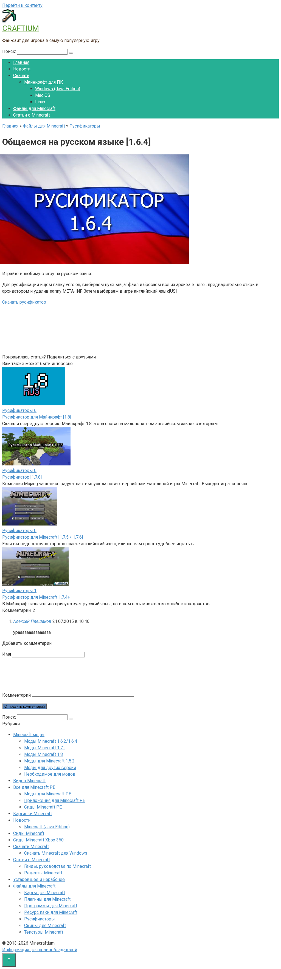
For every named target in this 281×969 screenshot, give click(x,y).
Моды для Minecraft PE (47, 793)
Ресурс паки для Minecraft (50, 912)
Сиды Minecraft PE (43, 807)
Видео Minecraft (29, 780)
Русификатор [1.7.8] (22, 477)
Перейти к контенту (22, 5)
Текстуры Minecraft (43, 932)
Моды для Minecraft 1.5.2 (49, 761)
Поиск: (9, 51)
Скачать (21, 75)
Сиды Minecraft (28, 833)
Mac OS (42, 95)
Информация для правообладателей (39, 949)
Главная (21, 62)
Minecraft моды (28, 734)
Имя (6, 654)
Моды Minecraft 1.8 (43, 754)
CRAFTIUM (20, 28)
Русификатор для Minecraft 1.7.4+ (36, 597)
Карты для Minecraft (44, 892)
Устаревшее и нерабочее (39, 879)
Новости (21, 69)
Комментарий (16, 695)
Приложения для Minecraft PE (54, 800)
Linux (40, 101)
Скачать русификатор (24, 302)
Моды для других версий (50, 767)
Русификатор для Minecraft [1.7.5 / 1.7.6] (42, 537)
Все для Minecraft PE (34, 787)
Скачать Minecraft (31, 846)
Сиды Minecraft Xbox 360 (38, 840)
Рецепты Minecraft (43, 872)
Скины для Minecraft (45, 925)
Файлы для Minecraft (34, 108)
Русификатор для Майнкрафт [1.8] (36, 417)
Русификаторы (39, 919)
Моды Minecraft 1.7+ (44, 747)
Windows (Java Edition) (57, 88)
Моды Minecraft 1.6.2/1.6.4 (50, 741)
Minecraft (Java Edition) (47, 826)
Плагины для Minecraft (47, 899)
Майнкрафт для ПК (43, 82)
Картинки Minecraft (32, 813)
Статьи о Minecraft (31, 115)
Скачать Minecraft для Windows (55, 853)
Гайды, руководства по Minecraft (57, 866)
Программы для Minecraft (50, 905)
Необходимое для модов (49, 774)
